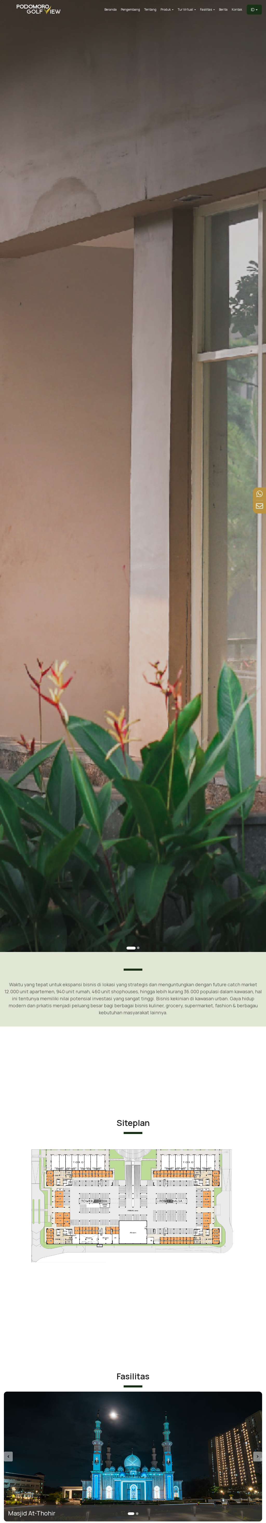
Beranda (110, 9)
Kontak (237, 9)
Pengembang (130, 9)
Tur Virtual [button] (186, 9)
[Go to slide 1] (128, 948)
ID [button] (253, 9)
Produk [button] (166, 9)
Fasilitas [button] (206, 9)
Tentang (150, 9)
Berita (223, 9)
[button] (23, 1456)
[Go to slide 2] (135, 948)
